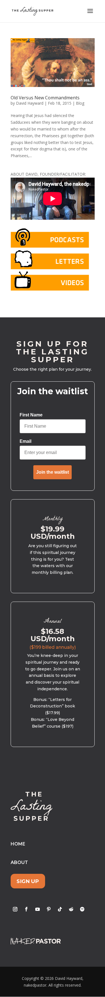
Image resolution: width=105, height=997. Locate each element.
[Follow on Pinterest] (48, 909)
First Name (31, 414)
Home (18, 844)
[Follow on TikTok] (59, 909)
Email (25, 441)
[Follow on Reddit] (71, 909)
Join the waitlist (52, 472)
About (19, 862)
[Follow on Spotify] (82, 909)
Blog (80, 103)
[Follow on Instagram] (15, 909)
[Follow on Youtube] (37, 909)
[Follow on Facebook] (26, 909)
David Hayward (29, 103)
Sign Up (28, 881)
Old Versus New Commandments (45, 98)
